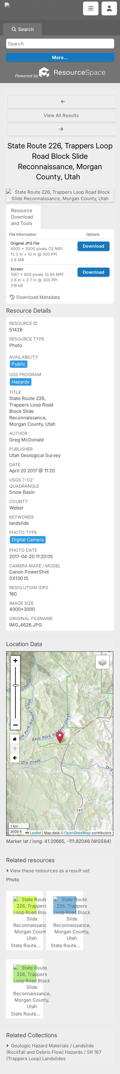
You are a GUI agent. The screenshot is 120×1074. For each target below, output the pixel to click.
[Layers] (102, 662)
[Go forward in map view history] (14, 748)
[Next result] (61, 129)
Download (93, 246)
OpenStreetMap (77, 832)
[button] (60, 737)
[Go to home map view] (14, 739)
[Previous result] (63, 102)
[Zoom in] (15, 660)
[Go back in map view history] (14, 758)
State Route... (26, 945)
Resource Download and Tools (22, 217)
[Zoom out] (15, 724)
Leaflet (35, 832)
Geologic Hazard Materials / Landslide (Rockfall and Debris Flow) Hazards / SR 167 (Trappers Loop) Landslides (53, 1052)
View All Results (61, 115)
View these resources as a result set (49, 871)
